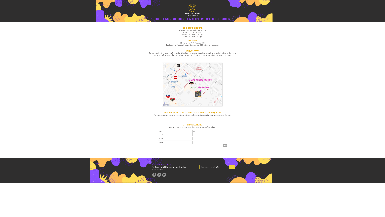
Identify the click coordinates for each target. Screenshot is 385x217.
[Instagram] (159, 175)
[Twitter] (164, 175)
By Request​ (202, 30)
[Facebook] (154, 175)
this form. (228, 115)
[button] (215, 19)
